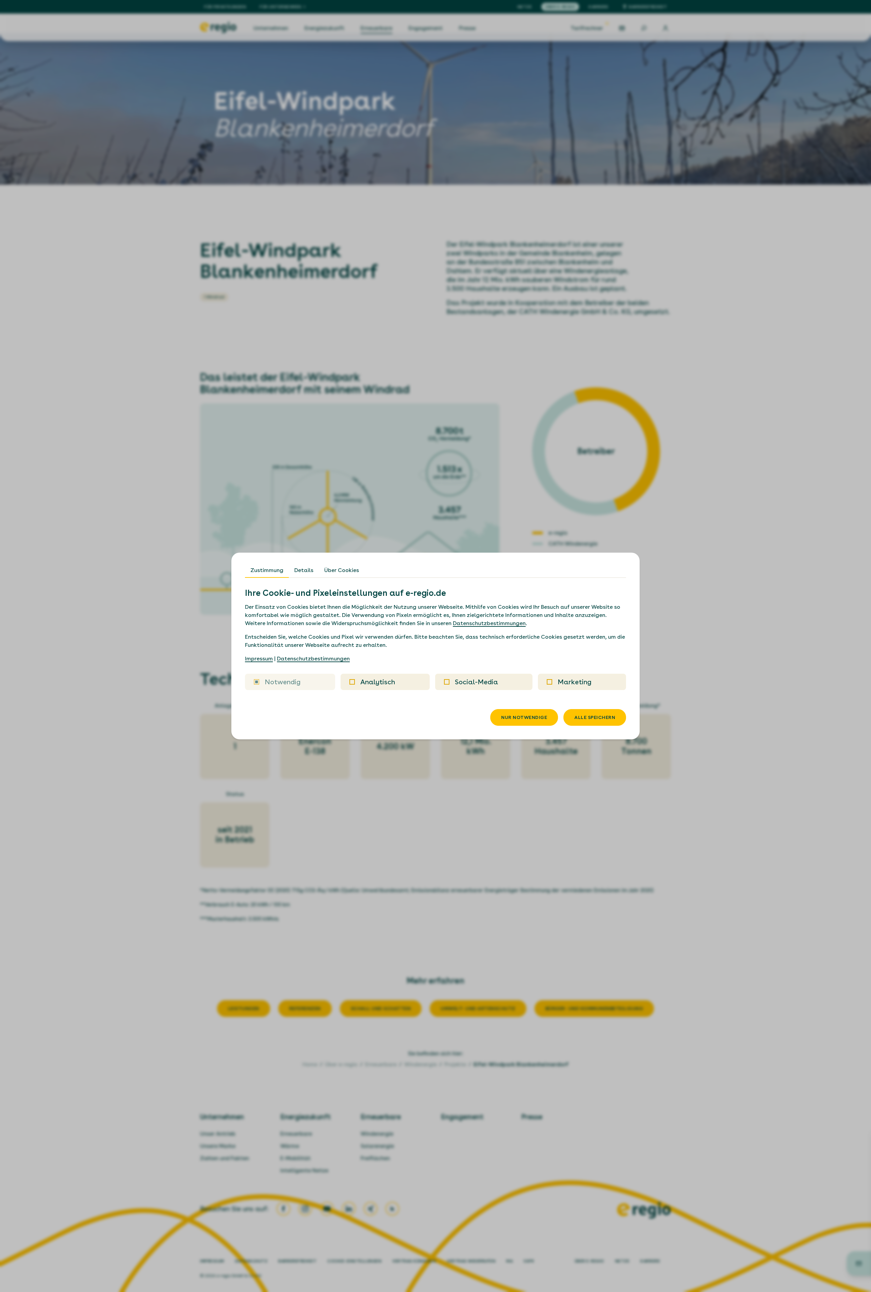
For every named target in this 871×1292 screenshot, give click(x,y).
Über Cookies (341, 570)
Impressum (259, 658)
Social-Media (476, 682)
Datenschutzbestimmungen (489, 623)
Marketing (574, 682)
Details (303, 570)
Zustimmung (266, 570)
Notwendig (282, 682)
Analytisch (377, 682)
